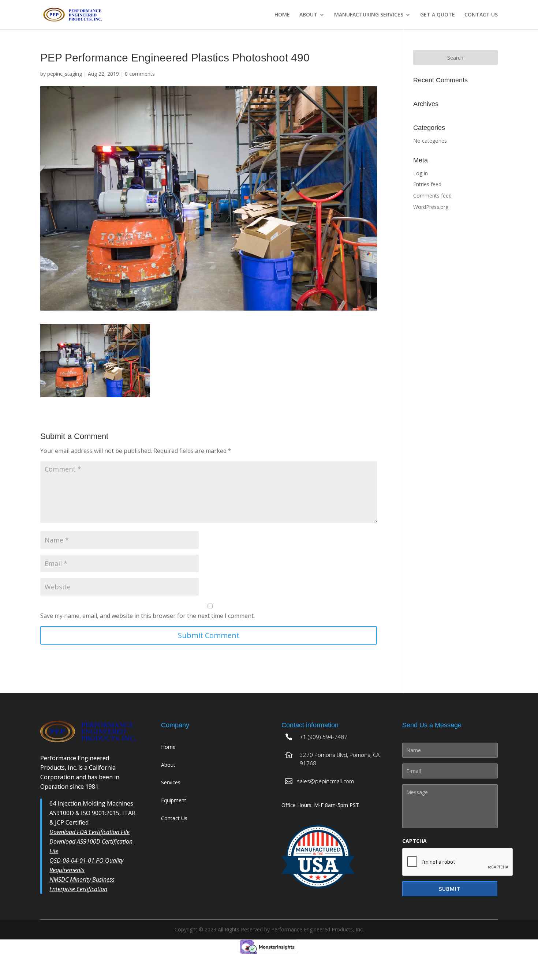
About (308, 15)
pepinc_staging (64, 73)
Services (170, 782)
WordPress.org (430, 206)
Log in (420, 173)
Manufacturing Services (368, 15)
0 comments (140, 73)
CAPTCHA (414, 841)
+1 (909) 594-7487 (323, 736)
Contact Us (481, 15)
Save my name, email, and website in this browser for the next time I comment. (147, 616)
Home (282, 15)
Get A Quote (437, 15)
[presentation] (457, 862)
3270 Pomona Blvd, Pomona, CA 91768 (340, 759)
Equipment (173, 800)
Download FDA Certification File (89, 832)
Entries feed (427, 184)
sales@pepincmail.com (325, 781)
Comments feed (432, 195)
